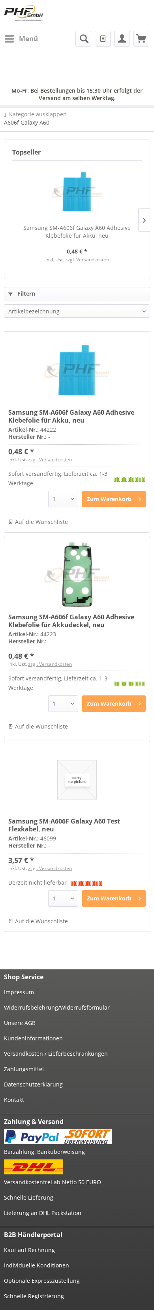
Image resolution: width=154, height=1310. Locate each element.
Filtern (25, 293)
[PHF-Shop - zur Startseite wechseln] (23, 13)
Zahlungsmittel (24, 1069)
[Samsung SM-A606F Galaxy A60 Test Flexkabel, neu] (77, 779)
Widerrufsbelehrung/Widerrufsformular (57, 1007)
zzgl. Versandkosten (87, 259)
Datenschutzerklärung (33, 1084)
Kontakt (14, 1099)
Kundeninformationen (33, 1038)
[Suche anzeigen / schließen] (83, 39)
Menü (28, 38)
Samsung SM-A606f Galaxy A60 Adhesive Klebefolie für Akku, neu (77, 231)
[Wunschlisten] (103, 39)
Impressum (19, 992)
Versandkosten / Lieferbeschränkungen (56, 1053)
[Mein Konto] (122, 39)
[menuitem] (21, 39)
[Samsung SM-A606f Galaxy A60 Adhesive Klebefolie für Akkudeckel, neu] (77, 575)
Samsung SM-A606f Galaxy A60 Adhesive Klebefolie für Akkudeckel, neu (71, 621)
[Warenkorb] (141, 39)
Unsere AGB (20, 1023)
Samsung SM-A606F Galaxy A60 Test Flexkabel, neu (64, 825)
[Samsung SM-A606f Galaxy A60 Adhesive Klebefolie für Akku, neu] (77, 192)
